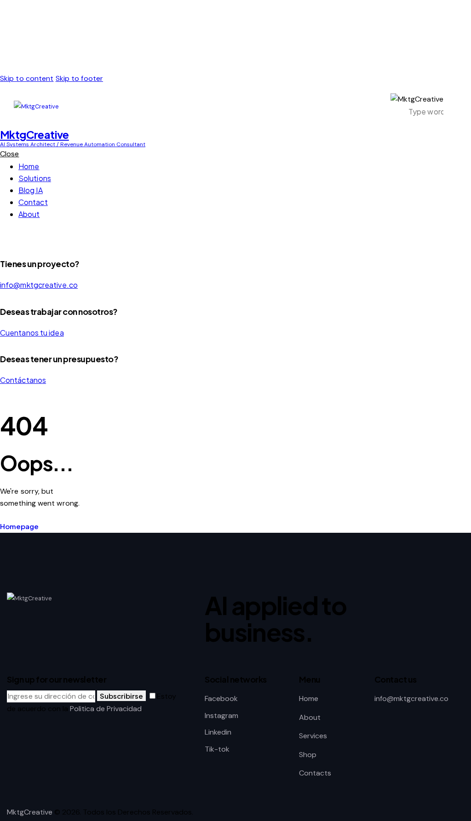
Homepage (19, 526)
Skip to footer (79, 78)
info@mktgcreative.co (39, 285)
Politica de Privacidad (106, 708)
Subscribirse (121, 695)
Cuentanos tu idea (32, 332)
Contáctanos (23, 380)
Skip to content (27, 78)
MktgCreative (29, 812)
